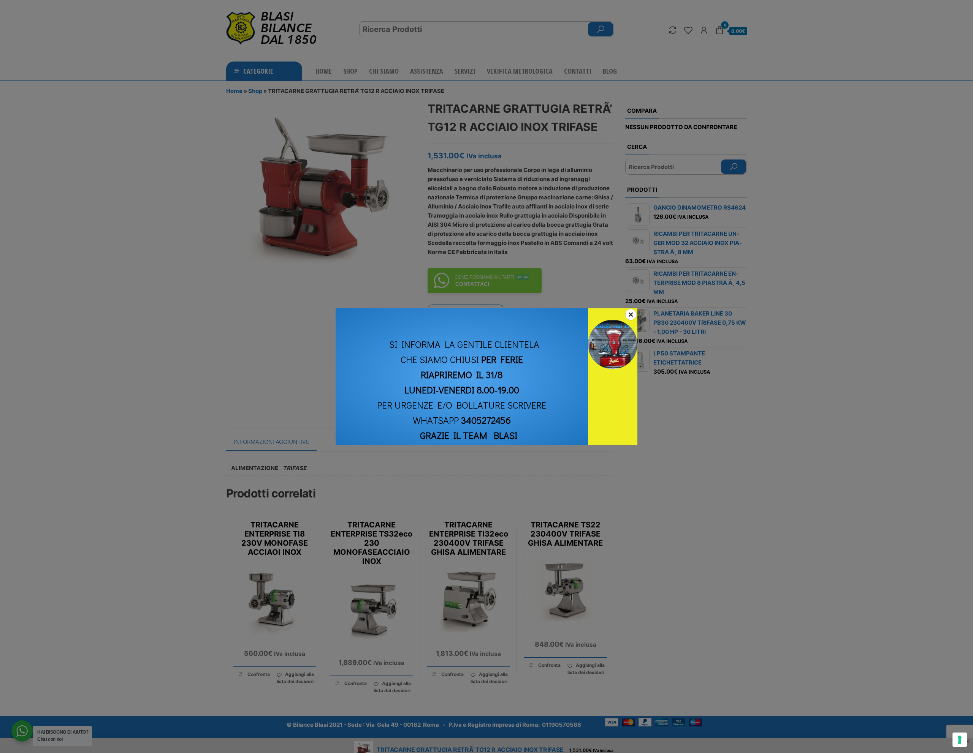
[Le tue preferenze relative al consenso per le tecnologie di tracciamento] (959, 739)
